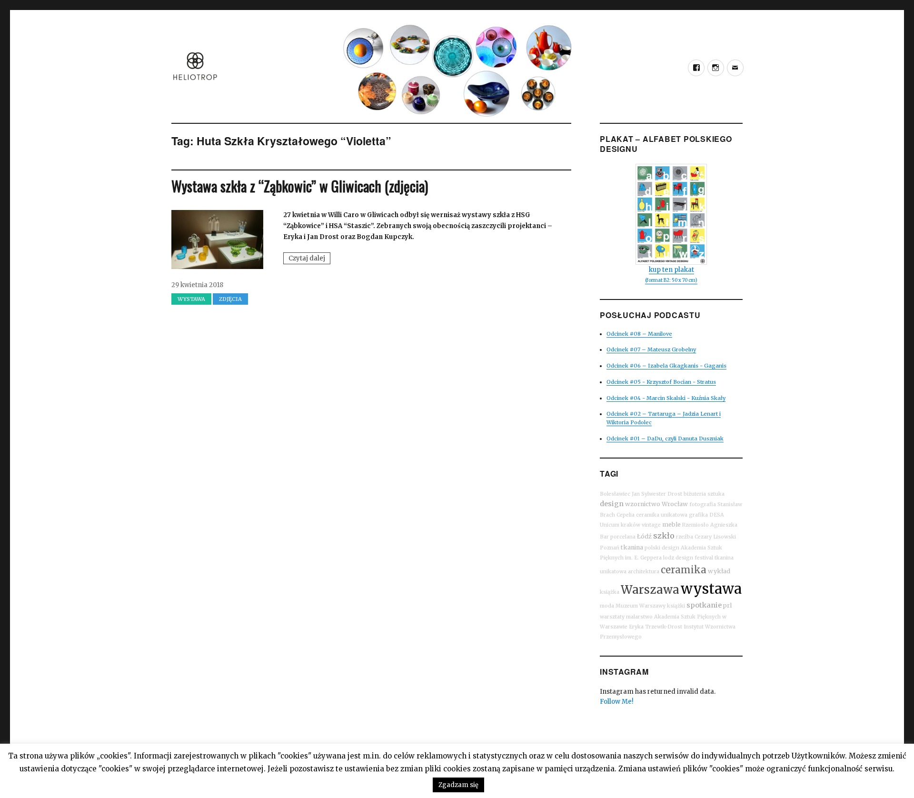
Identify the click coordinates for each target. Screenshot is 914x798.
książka (609, 592)
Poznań (609, 548)
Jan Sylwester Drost (657, 494)
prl (727, 605)
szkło (664, 535)
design (612, 503)
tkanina (632, 547)
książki (676, 606)
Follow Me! (616, 702)
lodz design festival (688, 558)
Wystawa (191, 299)
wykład (719, 571)
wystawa (711, 589)
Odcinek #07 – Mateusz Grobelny (651, 349)
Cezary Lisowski (715, 537)
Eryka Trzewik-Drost (655, 627)
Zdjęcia (230, 299)
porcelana (623, 537)
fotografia (702, 504)
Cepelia (625, 515)
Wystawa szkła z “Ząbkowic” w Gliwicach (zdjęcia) (299, 186)
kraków (630, 525)
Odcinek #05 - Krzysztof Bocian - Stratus (661, 382)
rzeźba (684, 537)
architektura (643, 572)
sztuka (716, 494)
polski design (662, 548)
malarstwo (639, 617)
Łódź (644, 536)
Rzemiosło (695, 525)
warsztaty (612, 617)
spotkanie (704, 605)
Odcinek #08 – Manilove (639, 333)
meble (671, 524)
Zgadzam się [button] (458, 785)
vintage (651, 525)
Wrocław (675, 504)
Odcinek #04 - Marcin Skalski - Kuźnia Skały (665, 398)
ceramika (683, 570)
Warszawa (650, 590)
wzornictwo (642, 504)
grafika (698, 515)
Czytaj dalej (309, 259)
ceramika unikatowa (661, 515)
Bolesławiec (615, 494)
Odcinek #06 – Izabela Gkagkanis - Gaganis (666, 365)
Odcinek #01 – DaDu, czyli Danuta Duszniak (665, 438)
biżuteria (695, 494)
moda (607, 606)
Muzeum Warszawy (641, 606)
